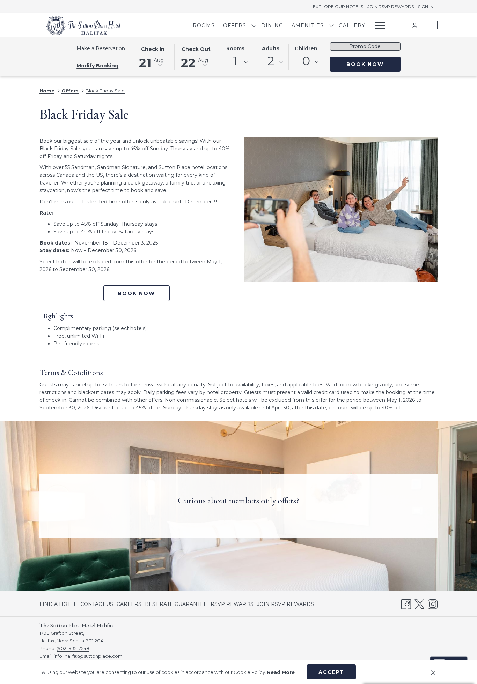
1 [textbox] (235, 61)
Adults (270, 48)
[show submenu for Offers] (254, 25)
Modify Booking (97, 65)
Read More (281, 672)
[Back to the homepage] (83, 25)
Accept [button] (331, 672)
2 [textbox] (270, 61)
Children (306, 48)
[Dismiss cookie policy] (433, 672)
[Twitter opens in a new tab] (419, 603)
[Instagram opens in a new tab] (433, 603)
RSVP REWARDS (232, 605)
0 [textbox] (306, 61)
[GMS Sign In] (415, 25)
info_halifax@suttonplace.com (88, 656)
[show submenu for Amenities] (331, 25)
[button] (153, 56)
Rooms (235, 48)
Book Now (373, 64)
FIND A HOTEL (58, 604)
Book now (136, 293)
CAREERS (129, 604)
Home (46, 90)
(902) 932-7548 (73, 648)
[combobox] (235, 62)
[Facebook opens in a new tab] (406, 603)
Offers (70, 90)
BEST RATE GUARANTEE (176, 604)
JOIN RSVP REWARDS (285, 605)
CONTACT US (96, 604)
